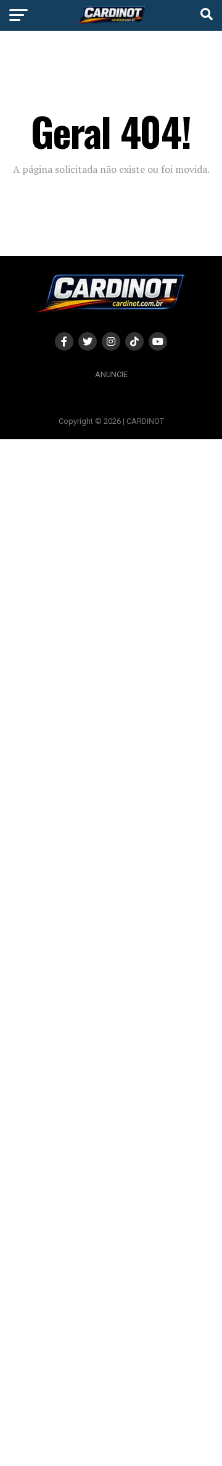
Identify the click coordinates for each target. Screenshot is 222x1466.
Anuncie (111, 374)
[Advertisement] (111, 951)
